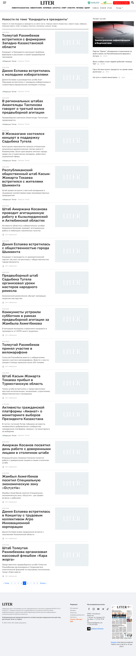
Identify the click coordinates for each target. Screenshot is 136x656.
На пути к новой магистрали (105, 77)
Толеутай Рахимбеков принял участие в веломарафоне (20, 348)
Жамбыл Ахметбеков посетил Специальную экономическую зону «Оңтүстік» (21, 482)
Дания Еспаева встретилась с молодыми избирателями (26, 72)
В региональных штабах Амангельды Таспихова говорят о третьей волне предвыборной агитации (23, 106)
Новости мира (36, 8)
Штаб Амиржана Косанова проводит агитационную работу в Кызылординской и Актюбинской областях (25, 214)
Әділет (87, 8)
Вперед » (43, 583)
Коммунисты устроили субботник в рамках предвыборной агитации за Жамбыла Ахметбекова (25, 317)
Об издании (74, 608)
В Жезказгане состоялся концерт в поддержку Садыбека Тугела (23, 137)
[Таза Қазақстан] (107, 3)
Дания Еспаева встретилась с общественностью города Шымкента (26, 248)
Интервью (47, 8)
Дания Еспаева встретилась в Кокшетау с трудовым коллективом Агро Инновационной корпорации (26, 519)
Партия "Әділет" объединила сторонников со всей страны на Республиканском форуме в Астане (112, 53)
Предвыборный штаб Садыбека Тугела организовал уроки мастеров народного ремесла (20, 283)
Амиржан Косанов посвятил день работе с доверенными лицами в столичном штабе (26, 449)
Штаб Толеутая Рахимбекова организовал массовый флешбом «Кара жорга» (24, 553)
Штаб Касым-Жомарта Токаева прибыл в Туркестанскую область (22, 380)
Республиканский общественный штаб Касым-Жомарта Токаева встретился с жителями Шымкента (26, 177)
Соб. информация (11, 234)
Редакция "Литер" (24, 61)
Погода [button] (119, 8)
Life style (56, 8)
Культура (71, 8)
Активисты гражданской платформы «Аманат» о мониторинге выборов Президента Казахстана (23, 413)
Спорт (64, 8)
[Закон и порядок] (94, 3)
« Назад (6, 583)
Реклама (73, 610)
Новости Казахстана (20, 8)
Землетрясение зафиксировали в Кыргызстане (112, 41)
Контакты (73, 617)
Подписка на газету (121, 3)
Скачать (114, 642)
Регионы (79, 8)
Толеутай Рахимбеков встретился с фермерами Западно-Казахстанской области (23, 41)
